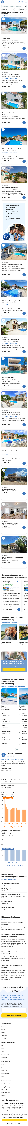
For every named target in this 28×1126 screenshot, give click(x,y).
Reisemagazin (5, 1070)
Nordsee (3, 1026)
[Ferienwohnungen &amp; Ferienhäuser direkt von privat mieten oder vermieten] (2, 2)
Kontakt (3, 1076)
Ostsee (3, 1029)
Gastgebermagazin (6, 1087)
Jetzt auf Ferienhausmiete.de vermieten (14, 669)
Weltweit (4, 1035)
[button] (26, 2)
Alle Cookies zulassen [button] (14, 1120)
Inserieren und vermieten (8, 1084)
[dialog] (14, 1113)
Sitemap (3, 1038)
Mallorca (3, 1032)
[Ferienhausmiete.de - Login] (22, 2)
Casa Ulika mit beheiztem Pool (15, 943)
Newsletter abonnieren (14, 1015)
